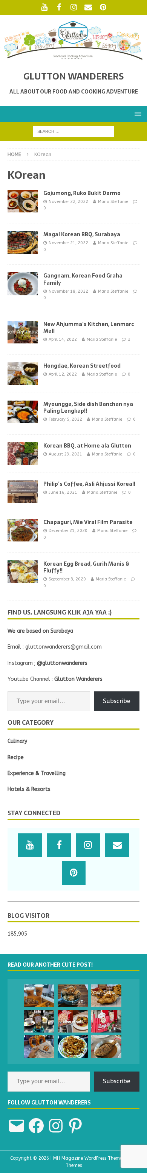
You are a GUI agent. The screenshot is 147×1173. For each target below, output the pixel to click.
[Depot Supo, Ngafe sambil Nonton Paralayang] (39, 1021)
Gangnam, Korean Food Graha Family (82, 279)
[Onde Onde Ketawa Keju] (73, 995)
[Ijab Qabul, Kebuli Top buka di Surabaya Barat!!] (39, 995)
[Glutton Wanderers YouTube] (44, 7)
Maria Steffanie (113, 201)
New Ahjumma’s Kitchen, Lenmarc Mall (88, 327)
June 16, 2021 (63, 492)
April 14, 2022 (63, 339)
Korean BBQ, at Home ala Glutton (87, 445)
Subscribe (116, 701)
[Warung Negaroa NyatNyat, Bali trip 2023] (106, 1046)
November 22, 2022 (68, 201)
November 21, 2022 (68, 242)
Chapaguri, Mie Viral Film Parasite (88, 522)
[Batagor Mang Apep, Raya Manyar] (73, 1046)
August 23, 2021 (65, 454)
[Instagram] (73, 7)
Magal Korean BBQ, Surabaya (81, 234)
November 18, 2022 (68, 291)
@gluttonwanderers (62, 663)
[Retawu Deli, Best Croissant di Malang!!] (106, 995)
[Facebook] (59, 7)
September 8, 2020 (67, 579)
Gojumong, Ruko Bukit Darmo (82, 193)
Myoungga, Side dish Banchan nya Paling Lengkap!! (88, 407)
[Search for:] (73, 131)
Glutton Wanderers (78, 679)
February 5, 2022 (65, 419)
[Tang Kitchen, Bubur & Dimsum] (106, 1021)
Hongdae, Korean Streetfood (82, 366)
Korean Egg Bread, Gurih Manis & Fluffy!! (86, 567)
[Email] (88, 7)
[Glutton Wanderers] (73, 58)
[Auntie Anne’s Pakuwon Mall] (39, 1046)
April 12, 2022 (63, 374)
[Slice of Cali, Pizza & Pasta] (73, 1021)
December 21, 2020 (68, 530)
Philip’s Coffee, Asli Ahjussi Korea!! (89, 484)
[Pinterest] (103, 7)
